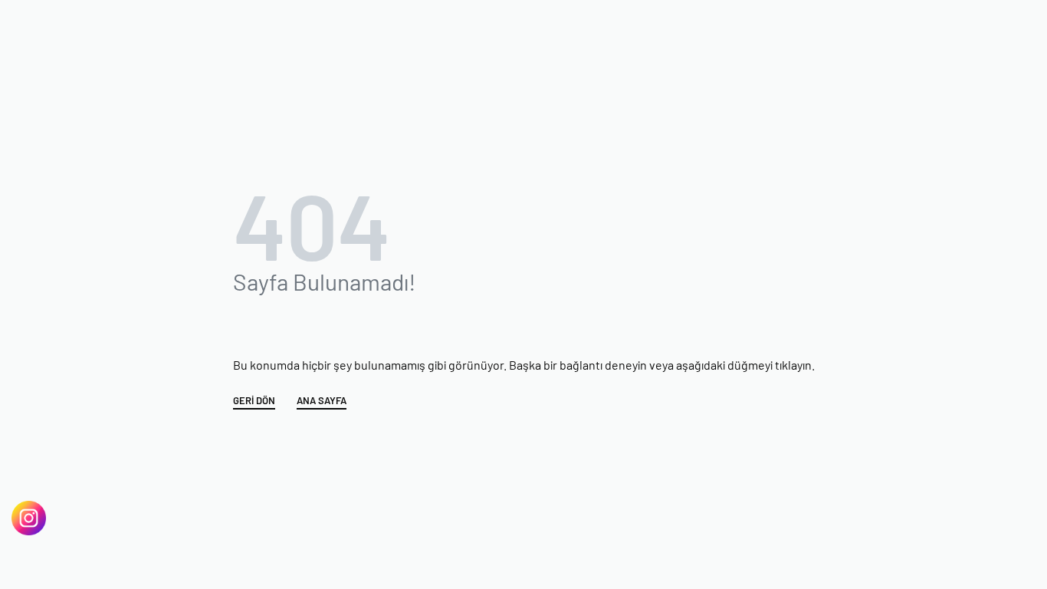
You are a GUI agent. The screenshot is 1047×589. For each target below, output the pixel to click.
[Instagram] (28, 518)
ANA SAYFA (321, 401)
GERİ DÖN (254, 401)
